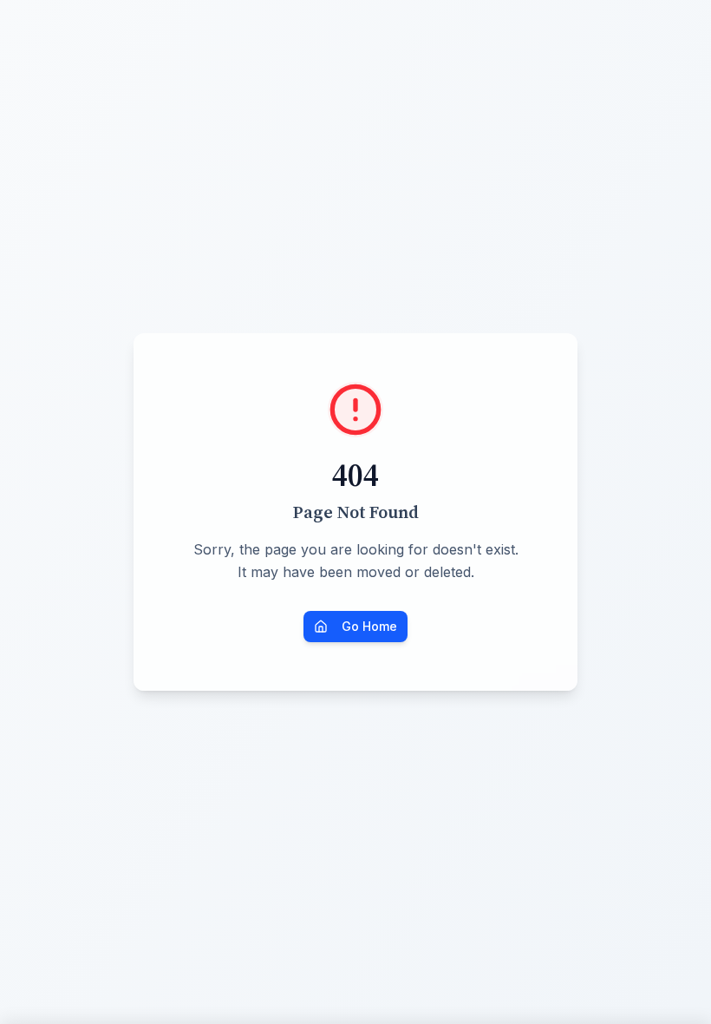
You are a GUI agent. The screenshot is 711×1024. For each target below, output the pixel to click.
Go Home (369, 626)
